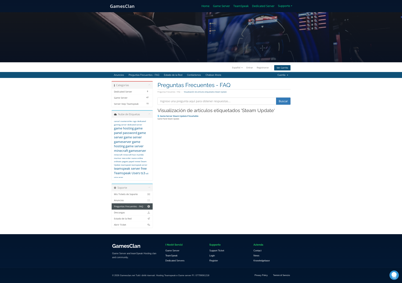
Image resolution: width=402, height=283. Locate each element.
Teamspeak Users (127, 173)
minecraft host (129, 154)
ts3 (143, 173)
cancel (117, 121)
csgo (135, 121)
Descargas (119, 212)
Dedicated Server (263, 6)
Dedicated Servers (175, 260)
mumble (140, 154)
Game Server (221, 6)
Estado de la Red (173, 75)
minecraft (118, 154)
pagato (125, 161)
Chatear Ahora (213, 75)
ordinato (117, 161)
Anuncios (119, 75)
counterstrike (126, 121)
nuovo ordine (137, 158)
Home (205, 6)
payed (131, 161)
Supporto (285, 5)
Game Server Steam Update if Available (179, 116)
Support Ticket (216, 250)
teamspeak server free (130, 168)
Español (236, 67)
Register (213, 260)
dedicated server (134, 124)
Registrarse (263, 67)
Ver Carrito (282, 67)
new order (126, 158)
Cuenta (282, 75)
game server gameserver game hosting (128, 141)
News (256, 255)
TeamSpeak (241, 6)
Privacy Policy (261, 275)
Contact (257, 250)
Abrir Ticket (120, 224)
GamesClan (122, 6)
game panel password (128, 130)
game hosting (124, 128)
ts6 (147, 173)
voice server (118, 177)
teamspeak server (139, 165)
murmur (117, 158)
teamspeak (126, 165)
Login (212, 255)
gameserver (137, 151)
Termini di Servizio (281, 275)
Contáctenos (194, 75)
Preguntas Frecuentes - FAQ (144, 75)
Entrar (249, 67)
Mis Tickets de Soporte (126, 194)
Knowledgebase (261, 260)
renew (137, 161)
